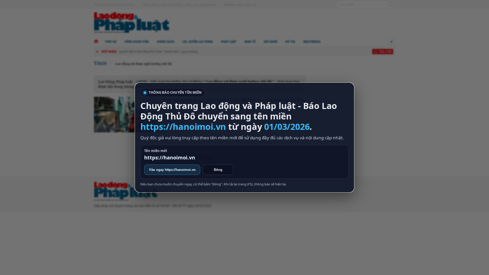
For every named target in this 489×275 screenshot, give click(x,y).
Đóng (218, 170)
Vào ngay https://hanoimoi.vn (172, 170)
